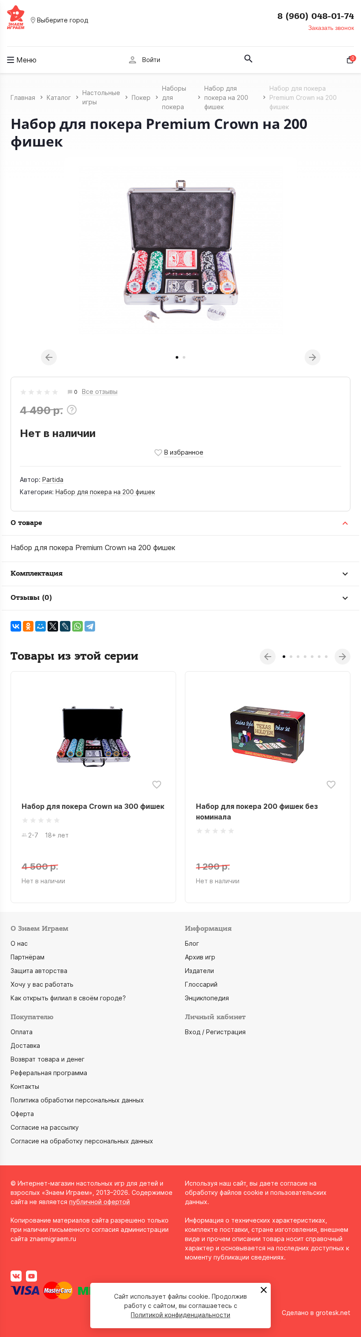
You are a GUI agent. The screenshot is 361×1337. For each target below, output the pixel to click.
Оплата (22, 1032)
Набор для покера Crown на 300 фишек (93, 806)
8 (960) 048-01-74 (315, 16)
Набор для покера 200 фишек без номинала (257, 811)
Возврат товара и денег (48, 1059)
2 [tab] (184, 357)
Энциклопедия (207, 998)
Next (312, 357)
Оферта (22, 1113)
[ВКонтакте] (16, 626)
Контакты (25, 1086)
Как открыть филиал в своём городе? (68, 998)
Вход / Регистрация (215, 1032)
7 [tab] (326, 656)
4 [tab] (305, 656)
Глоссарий (201, 984)
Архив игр (200, 957)
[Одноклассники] (28, 626)
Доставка (25, 1045)
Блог (192, 943)
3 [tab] (298, 656)
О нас (19, 943)
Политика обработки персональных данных (77, 1100)
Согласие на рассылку (45, 1127)
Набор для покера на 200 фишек (105, 492)
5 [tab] (312, 656)
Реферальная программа (49, 1072)
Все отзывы (100, 392)
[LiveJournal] (65, 626)
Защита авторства (39, 970)
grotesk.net (333, 1312)
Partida (52, 479)
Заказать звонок (331, 27)
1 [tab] (177, 357)
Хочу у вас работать (42, 984)
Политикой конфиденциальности (180, 1315)
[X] (53, 626)
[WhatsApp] (77, 626)
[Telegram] (90, 626)
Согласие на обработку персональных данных (82, 1141)
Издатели (199, 970)
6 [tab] (319, 656)
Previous (49, 357)
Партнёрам (27, 957)
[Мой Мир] (40, 626)
